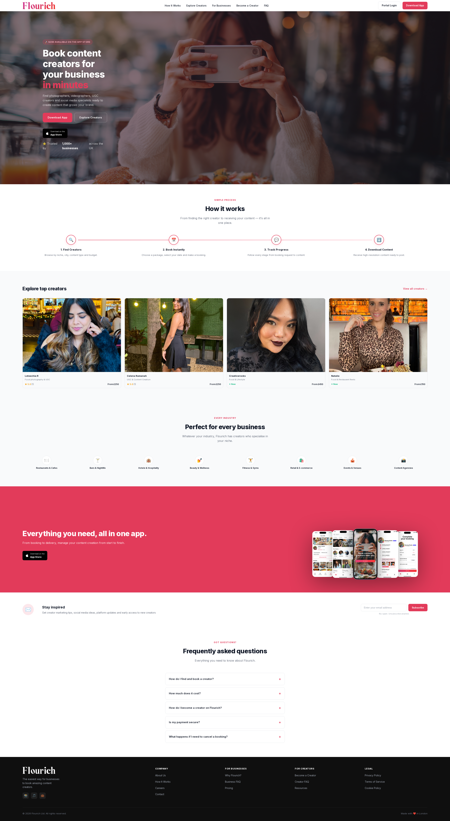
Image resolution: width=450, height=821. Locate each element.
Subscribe (418, 607)
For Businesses (221, 5)
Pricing (229, 788)
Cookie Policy (373, 788)
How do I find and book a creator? (191, 679)
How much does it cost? (185, 693)
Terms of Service (375, 781)
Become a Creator (247, 5)
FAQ (266, 5)
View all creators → (415, 288)
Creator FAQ (302, 781)
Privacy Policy (373, 775)
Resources (301, 788)
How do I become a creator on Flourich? (195, 707)
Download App (415, 5)
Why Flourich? (233, 775)
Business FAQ (233, 781)
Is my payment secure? (184, 722)
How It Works (173, 5)
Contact (159, 794)
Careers (160, 788)
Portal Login (389, 5)
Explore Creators (196, 5)
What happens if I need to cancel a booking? (198, 736)
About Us (160, 775)
